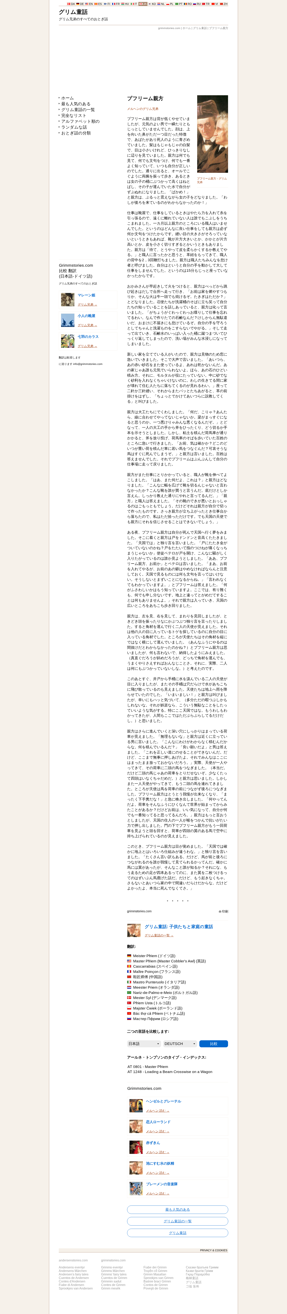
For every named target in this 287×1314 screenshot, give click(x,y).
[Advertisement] (143, 61)
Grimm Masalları (155, 1274)
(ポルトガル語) (165, 993)
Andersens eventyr (72, 1267)
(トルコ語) (152, 1003)
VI (216, 4)
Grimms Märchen (113, 1271)
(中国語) (147, 977)
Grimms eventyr (112, 1267)
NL (163, 4)
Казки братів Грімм (199, 1271)
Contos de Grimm (156, 1285)
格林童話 (192, 1278)
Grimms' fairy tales (114, 1274)
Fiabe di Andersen (71, 1285)
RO (190, 4)
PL (171, 4)
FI (109, 4)
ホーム (187, 28)
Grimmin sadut (111, 1281)
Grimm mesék (110, 1288)
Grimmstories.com (76, 265)
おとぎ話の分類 (76, 133)
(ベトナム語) (159, 1013)
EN (91, 4)
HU (127, 4)
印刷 (225, 911)
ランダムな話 (74, 127)
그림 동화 (192, 1286)
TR (207, 4)
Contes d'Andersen (72, 1281)
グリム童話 (73, 12)
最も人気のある (76, 103)
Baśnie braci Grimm (157, 1281)
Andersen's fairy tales (73, 1274)
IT (136, 4)
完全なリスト (74, 115)
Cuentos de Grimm (114, 1278)
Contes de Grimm (113, 1285)
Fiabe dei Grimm (155, 1267)
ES (100, 4)
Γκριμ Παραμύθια (198, 1274)
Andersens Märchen (73, 1271)
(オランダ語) (156, 987)
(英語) (169, 961)
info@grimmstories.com (87, 364)
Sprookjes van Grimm (158, 1278)
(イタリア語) (159, 982)
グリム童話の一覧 (78, 109)
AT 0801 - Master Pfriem (147, 1067)
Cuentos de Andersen (74, 1278)
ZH (225, 4)
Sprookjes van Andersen (76, 1288)
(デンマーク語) (154, 998)
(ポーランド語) (157, 1008)
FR (118, 4)
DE (82, 4)
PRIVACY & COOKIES (213, 1250)
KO (154, 4)
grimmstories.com (169, 28)
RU (199, 4)
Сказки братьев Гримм (202, 1267)
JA (144, 4)
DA (73, 4)
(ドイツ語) (154, 956)
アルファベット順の (80, 121)
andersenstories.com (73, 1260)
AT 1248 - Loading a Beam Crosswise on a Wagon (169, 1072)
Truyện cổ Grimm (155, 1271)
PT (181, 4)
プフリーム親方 (218, 28)
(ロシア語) (155, 1019)
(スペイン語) (155, 966)
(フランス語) (156, 972)
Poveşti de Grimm (156, 1288)
